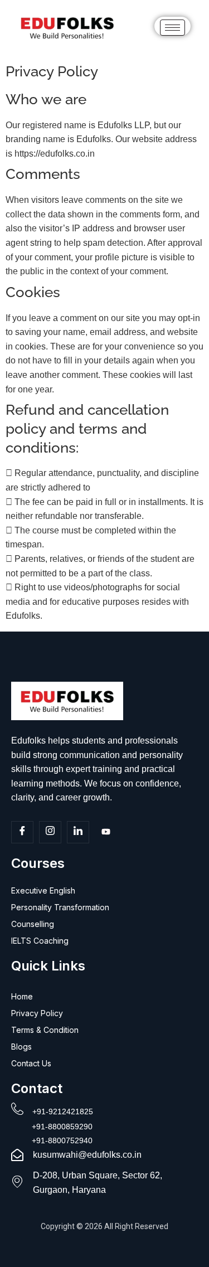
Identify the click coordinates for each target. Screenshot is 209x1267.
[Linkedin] (78, 832)
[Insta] (50, 832)
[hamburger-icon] (172, 28)
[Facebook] (22, 832)
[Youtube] (106, 833)
